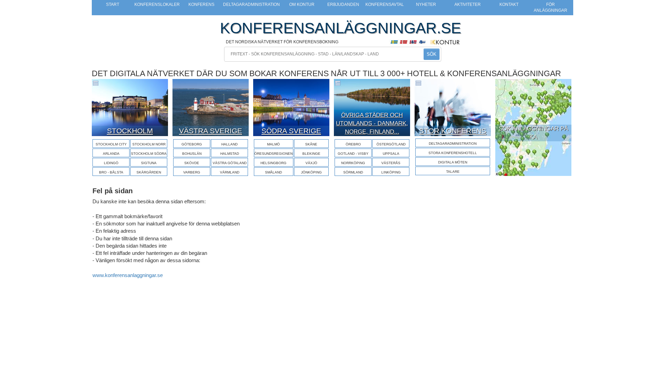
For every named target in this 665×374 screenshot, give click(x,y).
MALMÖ (273, 144)
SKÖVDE (191, 163)
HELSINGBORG (273, 163)
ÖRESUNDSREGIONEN (273, 153)
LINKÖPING (391, 172)
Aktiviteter (467, 4)
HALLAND (229, 144)
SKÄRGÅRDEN (148, 172)
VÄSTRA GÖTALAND (230, 163)
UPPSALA (391, 153)
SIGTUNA (149, 163)
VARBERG (191, 172)
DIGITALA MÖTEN (452, 162)
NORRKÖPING (353, 163)
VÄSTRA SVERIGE (210, 131)
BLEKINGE (311, 153)
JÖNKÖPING (311, 172)
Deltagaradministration (251, 4)
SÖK (431, 54)
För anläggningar (550, 7)
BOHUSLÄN (192, 153)
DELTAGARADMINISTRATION (453, 143)
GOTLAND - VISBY (353, 153)
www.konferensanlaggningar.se (127, 275)
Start (112, 4)
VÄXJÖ (311, 163)
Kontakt (508, 4)
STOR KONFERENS (452, 131)
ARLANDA (111, 153)
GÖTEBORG (191, 144)
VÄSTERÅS (390, 163)
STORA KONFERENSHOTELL (452, 153)
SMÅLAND (273, 172)
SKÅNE (311, 144)
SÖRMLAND (353, 172)
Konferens (201, 4)
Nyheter (426, 4)
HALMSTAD (229, 153)
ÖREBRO (353, 144)
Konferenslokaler (157, 4)
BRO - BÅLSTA (111, 172)
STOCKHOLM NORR (149, 144)
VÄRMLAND (229, 172)
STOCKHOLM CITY (111, 144)
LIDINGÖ (111, 163)
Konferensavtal (384, 4)
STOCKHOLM (130, 131)
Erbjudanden (343, 4)
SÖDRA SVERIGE (291, 131)
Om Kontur (301, 4)
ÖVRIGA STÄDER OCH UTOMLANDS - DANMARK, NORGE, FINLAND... (372, 123)
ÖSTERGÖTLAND (391, 144)
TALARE (453, 171)
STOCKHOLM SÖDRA (149, 153)
